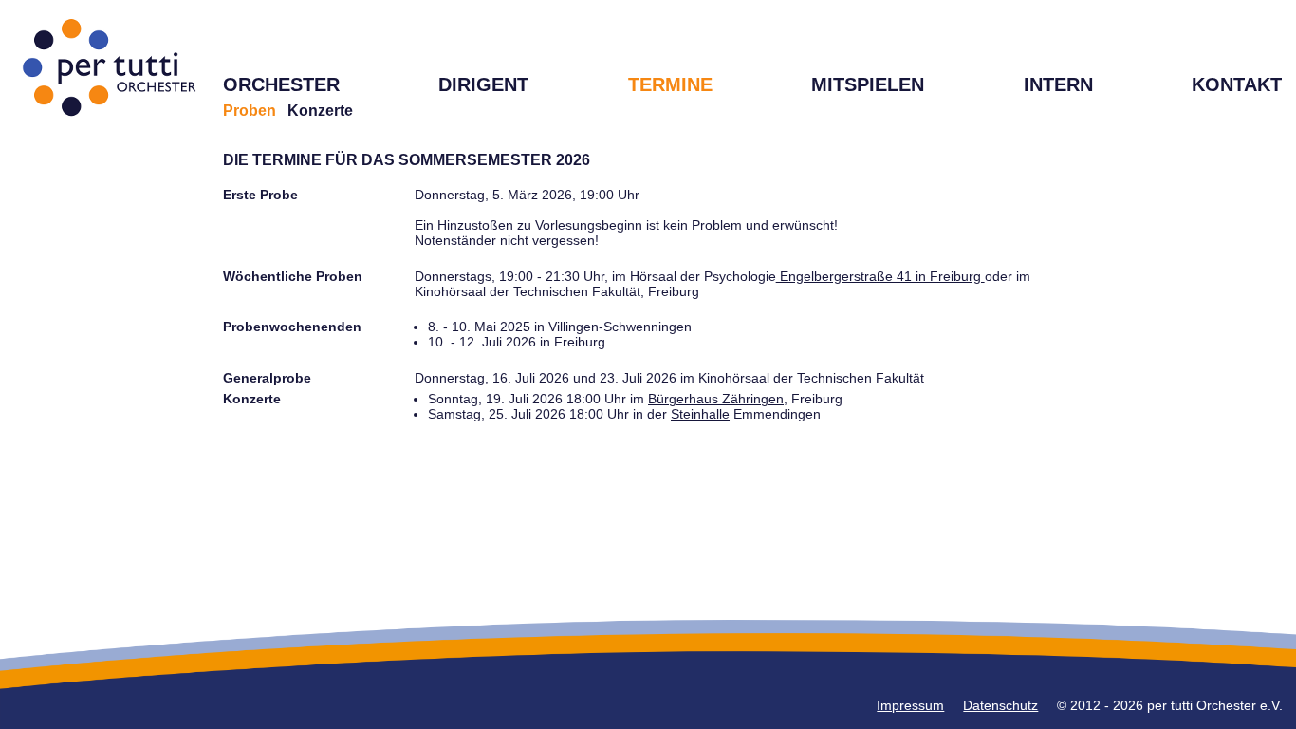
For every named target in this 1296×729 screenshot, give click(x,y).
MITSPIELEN (867, 84)
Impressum (910, 705)
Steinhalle (700, 413)
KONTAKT (1237, 84)
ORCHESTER (281, 84)
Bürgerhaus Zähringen (716, 398)
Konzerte (320, 111)
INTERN (1058, 84)
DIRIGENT (483, 84)
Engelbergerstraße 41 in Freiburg (880, 276)
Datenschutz (1000, 705)
